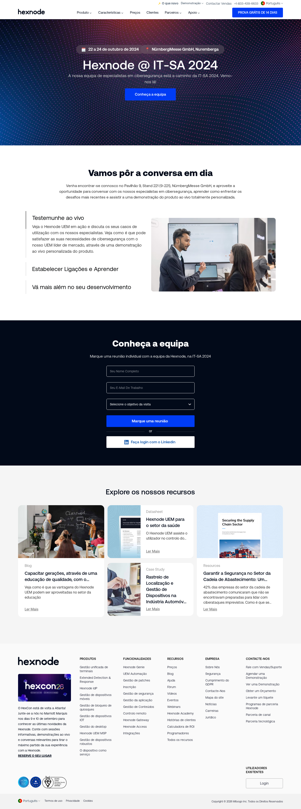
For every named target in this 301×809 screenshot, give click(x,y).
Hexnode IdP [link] (88, 688)
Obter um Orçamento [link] (261, 691)
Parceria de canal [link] (258, 714)
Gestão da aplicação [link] (137, 700)
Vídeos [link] (172, 693)
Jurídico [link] (210, 717)
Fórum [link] (171, 687)
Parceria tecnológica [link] (260, 721)
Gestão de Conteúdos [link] (138, 707)
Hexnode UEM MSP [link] (93, 733)
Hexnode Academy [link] (180, 713)
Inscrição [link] (129, 687)
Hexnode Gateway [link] (136, 720)
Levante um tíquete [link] (259, 697)
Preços (135, 12)
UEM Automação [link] (135, 673)
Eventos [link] (172, 700)
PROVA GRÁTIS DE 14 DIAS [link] (257, 12)
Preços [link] (172, 667)
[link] (35, 755)
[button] (150, 421)
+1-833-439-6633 (246, 3)
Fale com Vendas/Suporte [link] (264, 667)
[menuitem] (84, 12)
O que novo (170, 3)
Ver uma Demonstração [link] (262, 684)
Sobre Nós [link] (212, 667)
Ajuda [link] (171, 680)
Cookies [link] (88, 800)
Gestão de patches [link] (136, 680)
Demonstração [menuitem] (191, 3)
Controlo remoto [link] (134, 713)
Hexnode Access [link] (135, 726)
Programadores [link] (178, 733)
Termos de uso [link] (53, 800)
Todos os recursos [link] (180, 740)
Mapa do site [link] (214, 697)
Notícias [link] (211, 704)
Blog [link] (170, 673)
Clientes (153, 12)
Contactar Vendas (219, 3)
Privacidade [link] (73, 800)
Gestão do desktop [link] (93, 726)
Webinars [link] (173, 707)
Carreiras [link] (211, 711)
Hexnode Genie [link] (134, 667)
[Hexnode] (31, 11)
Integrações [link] (131, 733)
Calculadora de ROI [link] (180, 726)
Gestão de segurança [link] (138, 693)
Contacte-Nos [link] (215, 691)
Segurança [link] (213, 673)
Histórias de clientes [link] (181, 720)
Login (264, 783)
